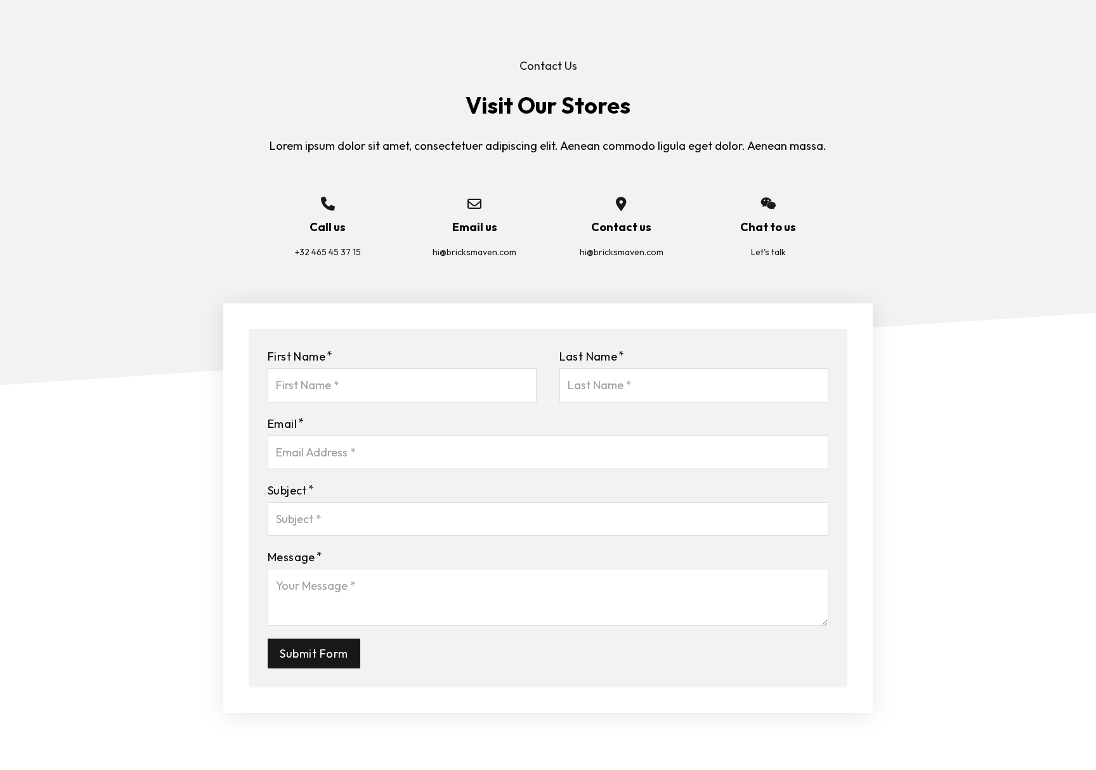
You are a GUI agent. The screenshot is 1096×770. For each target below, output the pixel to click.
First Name (296, 356)
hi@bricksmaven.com (474, 252)
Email (282, 423)
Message (291, 557)
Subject (287, 490)
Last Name (588, 356)
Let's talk (768, 252)
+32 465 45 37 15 (328, 252)
